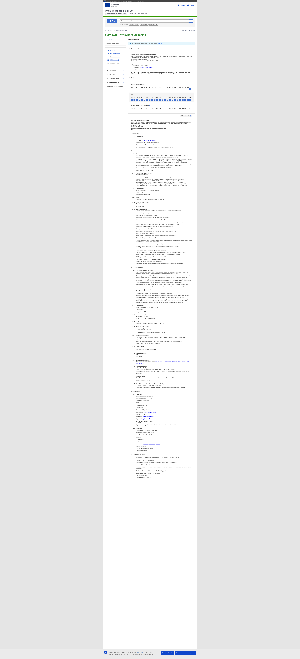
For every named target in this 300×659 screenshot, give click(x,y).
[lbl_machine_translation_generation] (150, 105)
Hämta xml (113, 50)
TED (106, 30)
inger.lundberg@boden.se (146, 67)
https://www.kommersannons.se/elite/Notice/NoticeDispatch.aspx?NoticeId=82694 (162, 362)
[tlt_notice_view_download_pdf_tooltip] (132, 100)
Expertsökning (143, 24)
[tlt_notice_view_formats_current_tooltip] (190, 116)
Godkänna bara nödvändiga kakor (185, 653)
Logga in (182, 5)
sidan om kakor (141, 652)
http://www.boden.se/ (148, 416)
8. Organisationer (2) (113, 82)
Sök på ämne (152, 24)
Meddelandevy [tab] (109, 39)
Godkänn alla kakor (167, 653)
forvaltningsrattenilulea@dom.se (152, 444)
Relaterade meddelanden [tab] (112, 43)
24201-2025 (161, 43)
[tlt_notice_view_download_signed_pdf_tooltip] (190, 89)
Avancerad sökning (133, 24)
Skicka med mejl (114, 60)
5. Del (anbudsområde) (113, 78)
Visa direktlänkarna (115, 53)
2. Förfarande (111, 74)
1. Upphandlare (111, 70)
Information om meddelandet (115, 86)
